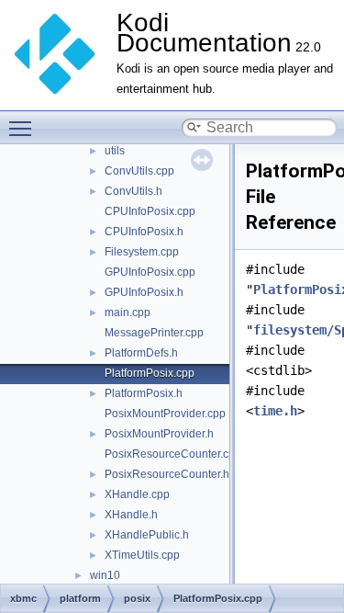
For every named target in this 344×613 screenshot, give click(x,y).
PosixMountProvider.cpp (165, 413)
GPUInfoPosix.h (144, 292)
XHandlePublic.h (147, 534)
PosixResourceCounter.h (167, 474)
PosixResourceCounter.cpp (173, 454)
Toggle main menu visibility (23, 127)
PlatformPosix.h (144, 393)
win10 (105, 575)
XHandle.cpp (137, 494)
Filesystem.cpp (142, 251)
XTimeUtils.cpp (142, 555)
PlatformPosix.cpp (149, 373)
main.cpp (127, 312)
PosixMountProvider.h (159, 433)
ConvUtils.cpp (139, 171)
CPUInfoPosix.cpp (150, 211)
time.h (275, 410)
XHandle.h (131, 514)
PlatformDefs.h (141, 352)
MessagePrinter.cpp (154, 332)
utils (115, 150)
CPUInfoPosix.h (144, 231)
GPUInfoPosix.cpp (150, 272)
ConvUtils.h (133, 191)
